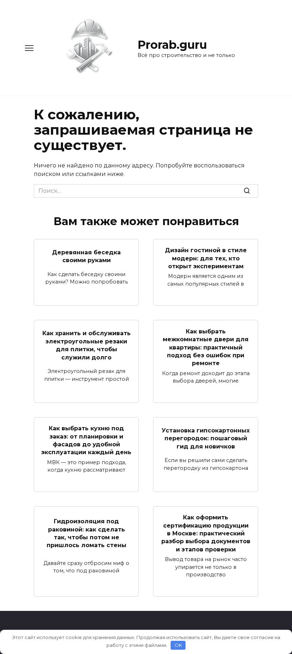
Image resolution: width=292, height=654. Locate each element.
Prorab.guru (172, 45)
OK (178, 645)
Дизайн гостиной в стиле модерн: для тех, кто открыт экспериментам (206, 258)
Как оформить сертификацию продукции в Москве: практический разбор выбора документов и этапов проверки (205, 533)
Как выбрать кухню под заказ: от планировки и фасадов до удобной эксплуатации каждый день (86, 440)
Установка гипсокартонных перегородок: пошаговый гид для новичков (206, 438)
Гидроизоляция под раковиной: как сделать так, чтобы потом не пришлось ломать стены (86, 533)
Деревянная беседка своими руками (86, 256)
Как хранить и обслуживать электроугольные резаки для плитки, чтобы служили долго (86, 345)
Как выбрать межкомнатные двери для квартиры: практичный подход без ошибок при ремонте (206, 347)
